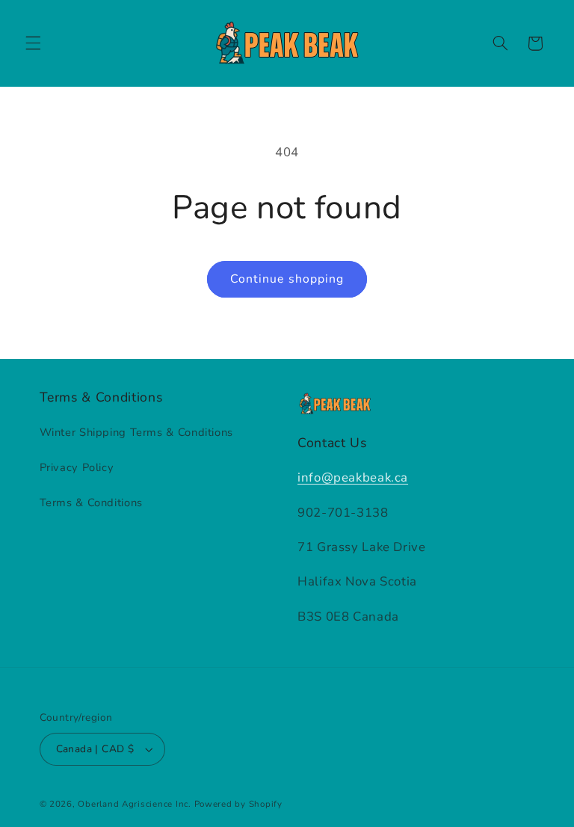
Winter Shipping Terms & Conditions (136, 432)
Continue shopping (287, 279)
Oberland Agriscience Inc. (134, 804)
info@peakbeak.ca (352, 477)
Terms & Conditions (91, 502)
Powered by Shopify (238, 804)
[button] (33, 43)
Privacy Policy (77, 467)
